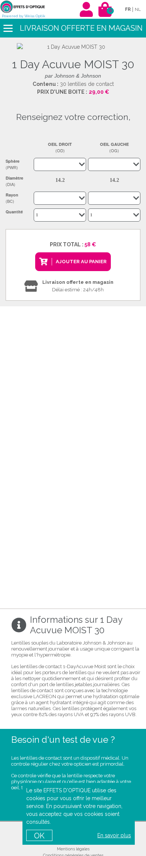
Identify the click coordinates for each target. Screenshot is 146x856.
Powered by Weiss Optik (23, 16)
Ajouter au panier (81, 261)
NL (138, 9)
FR (128, 9)
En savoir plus (114, 835)
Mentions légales (73, 849)
